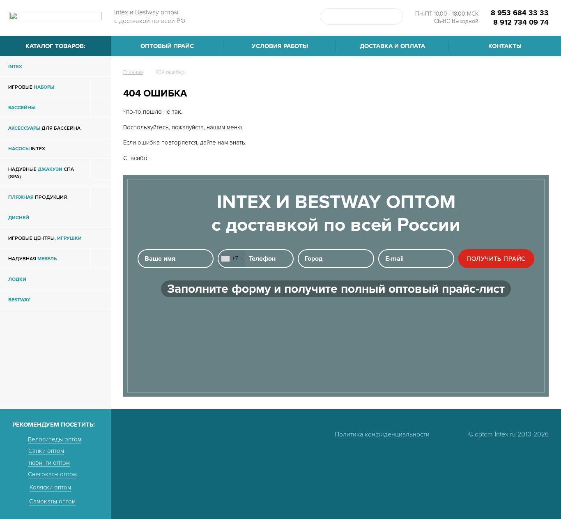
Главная (133, 72)
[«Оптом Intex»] (55, 18)
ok (394, 16)
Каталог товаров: (55, 46)
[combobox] (232, 259)
